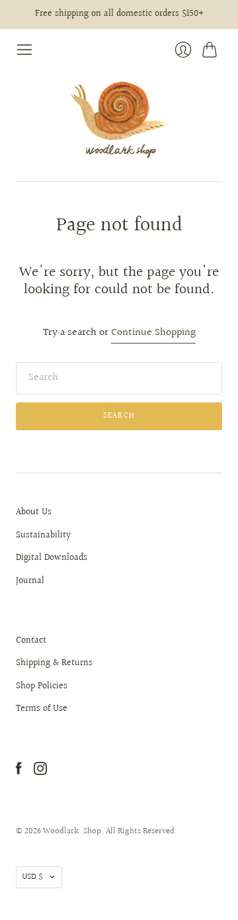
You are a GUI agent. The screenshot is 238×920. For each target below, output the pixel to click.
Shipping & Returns (54, 663)
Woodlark (61, 831)
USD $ (32, 877)
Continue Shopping (153, 333)
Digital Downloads (51, 558)
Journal (30, 581)
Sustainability (43, 535)
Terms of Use (41, 709)
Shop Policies (41, 686)
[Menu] (24, 50)
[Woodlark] (119, 120)
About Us (34, 512)
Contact (31, 640)
